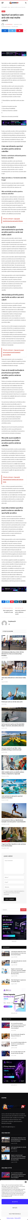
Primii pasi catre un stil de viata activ (12, 702)
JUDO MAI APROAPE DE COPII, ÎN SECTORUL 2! (14, 679)
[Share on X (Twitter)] (12, 30)
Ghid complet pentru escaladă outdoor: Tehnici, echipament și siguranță (13, 773)
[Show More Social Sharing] (24, 30)
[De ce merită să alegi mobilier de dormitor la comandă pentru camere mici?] (6, 1044)
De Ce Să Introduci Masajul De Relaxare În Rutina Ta (18, 1035)
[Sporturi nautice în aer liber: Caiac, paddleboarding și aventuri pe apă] (14, 738)
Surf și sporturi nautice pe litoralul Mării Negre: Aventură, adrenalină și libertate (13, 725)
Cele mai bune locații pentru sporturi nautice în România (12, 797)
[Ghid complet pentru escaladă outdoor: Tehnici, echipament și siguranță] (14, 762)
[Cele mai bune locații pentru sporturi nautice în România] (14, 786)
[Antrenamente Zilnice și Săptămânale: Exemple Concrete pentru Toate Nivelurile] (14, 810)
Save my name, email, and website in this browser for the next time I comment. (14, 892)
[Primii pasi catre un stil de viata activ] (14, 692)
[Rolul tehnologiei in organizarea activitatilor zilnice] (6, 982)
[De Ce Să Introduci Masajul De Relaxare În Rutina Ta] (6, 1036)
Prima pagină (4, 7)
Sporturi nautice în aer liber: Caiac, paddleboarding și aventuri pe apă (11, 749)
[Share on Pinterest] (19, 30)
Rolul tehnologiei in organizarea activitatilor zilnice (18, 981)
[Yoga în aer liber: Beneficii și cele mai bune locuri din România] (14, 834)
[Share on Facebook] (5, 30)
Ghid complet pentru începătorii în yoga (8, 611)
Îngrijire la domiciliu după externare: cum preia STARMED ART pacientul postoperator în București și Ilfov (18, 971)
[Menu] (3, 3)
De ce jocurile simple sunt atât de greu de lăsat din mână (18, 1052)
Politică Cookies (10, 1218)
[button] (25, 1182)
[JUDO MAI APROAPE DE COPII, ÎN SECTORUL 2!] (14, 668)
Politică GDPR (17, 1218)
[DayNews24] (14, 2)
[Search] (25, 3)
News (9, 7)
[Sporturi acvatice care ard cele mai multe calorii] (14, 40)
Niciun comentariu (7, 26)
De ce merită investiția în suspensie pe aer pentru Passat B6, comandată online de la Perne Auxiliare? (18, 1026)
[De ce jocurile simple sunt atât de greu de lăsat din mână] (6, 1053)
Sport (3, 11)
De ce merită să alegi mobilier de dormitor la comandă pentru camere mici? (18, 1044)
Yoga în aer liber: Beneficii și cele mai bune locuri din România (14, 845)
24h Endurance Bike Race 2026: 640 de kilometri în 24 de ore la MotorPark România (13, 654)
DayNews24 (9, 24)
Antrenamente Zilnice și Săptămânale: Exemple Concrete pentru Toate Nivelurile (14, 821)
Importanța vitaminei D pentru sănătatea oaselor (20, 612)
